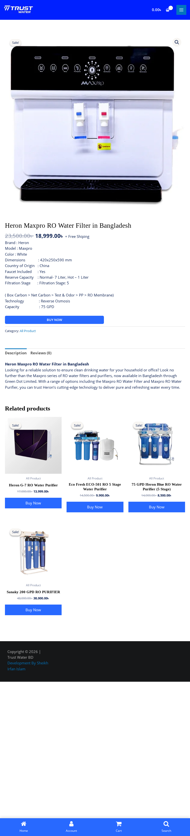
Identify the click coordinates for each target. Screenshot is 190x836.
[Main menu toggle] (181, 10)
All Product (28, 331)
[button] (176, 42)
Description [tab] (16, 352)
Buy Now (54, 319)
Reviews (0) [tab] (40, 352)
